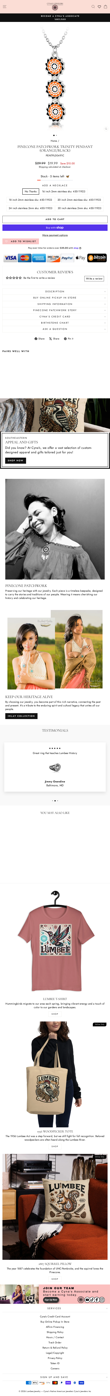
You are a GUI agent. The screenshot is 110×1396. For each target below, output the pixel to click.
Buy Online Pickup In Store (55, 1321)
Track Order (55, 1342)
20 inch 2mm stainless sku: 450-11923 (79, 200)
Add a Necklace (55, 185)
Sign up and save (54, 1377)
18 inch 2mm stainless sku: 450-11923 (30, 200)
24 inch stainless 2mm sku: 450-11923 (30, 208)
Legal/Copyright (55, 1353)
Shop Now (15, 460)
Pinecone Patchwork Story (55, 310)
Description (54, 291)
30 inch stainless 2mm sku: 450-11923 (79, 208)
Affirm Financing (55, 1327)
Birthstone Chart (55, 322)
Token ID (55, 1363)
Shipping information (55, 304)
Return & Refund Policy (55, 1347)
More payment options (55, 235)
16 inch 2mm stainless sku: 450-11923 (63, 191)
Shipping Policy (55, 1332)
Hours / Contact (55, 1337)
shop (55, 1279)
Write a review (94, 278)
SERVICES (54, 1308)
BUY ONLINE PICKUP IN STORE (55, 297)
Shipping (43, 167)
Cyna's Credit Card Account (55, 1316)
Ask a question (55, 329)
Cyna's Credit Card (55, 316)
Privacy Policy (55, 1358)
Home (54, 141)
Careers (55, 1368)
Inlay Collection (21, 716)
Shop (55, 1014)
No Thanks (31, 191)
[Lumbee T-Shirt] (55, 942)
